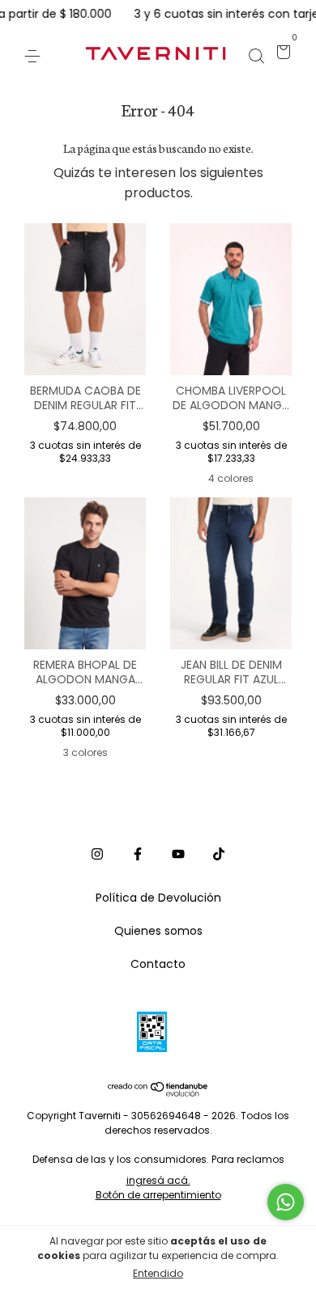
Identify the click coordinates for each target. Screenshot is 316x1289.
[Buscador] (256, 54)
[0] (281, 54)
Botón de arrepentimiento (158, 1195)
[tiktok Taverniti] (218, 854)
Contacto (158, 964)
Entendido (158, 1273)
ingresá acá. (158, 1180)
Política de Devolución (158, 898)
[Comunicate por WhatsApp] (285, 1202)
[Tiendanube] (158, 1092)
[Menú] (35, 54)
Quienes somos (158, 931)
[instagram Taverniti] (97, 854)
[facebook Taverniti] (137, 854)
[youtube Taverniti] (178, 854)
